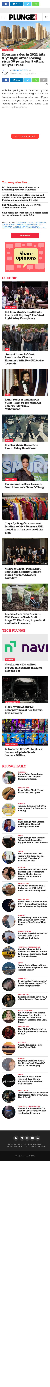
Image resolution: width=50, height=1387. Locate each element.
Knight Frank (13, 226)
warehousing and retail (35, 228)
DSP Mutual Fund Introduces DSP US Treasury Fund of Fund (21, 206)
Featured (6, 224)
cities (30, 222)
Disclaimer (31, 1146)
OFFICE (22, 226)
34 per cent (22, 222)
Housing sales (28, 224)
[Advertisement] (25, 1273)
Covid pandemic (40, 222)
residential (7, 228)
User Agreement (35, 1144)
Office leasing (32, 226)
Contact (22, 1144)
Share (18, 4)
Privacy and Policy (15, 1146)
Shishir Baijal (18, 228)
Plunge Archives (20, 70)
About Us (12, 1144)
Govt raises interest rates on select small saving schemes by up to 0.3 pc (25, 214)
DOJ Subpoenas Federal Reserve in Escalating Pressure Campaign (20, 188)
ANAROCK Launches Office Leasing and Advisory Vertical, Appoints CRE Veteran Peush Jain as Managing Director (23, 197)
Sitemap (41, 1146)
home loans (16, 224)
